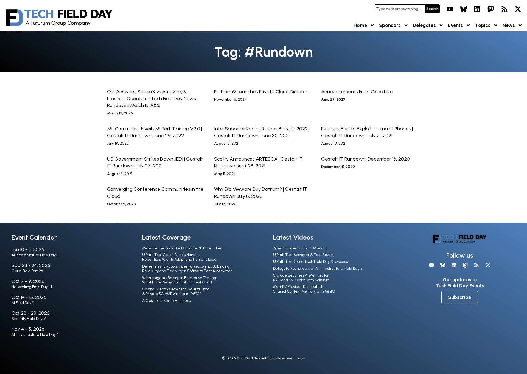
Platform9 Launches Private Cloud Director (260, 92)
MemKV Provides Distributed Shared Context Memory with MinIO (304, 289)
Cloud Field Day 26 (27, 271)
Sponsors (390, 25)
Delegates (424, 25)
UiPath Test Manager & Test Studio (303, 254)
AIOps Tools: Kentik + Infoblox (166, 300)
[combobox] (400, 8)
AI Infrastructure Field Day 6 (35, 334)
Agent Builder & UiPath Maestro (300, 248)
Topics (482, 25)
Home (360, 25)
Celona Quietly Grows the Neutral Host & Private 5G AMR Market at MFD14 (175, 291)
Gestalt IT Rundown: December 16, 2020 (365, 159)
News (509, 25)
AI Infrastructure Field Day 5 (35, 255)
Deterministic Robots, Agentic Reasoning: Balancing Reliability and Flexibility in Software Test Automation (187, 268)
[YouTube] (450, 9)
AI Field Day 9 (23, 302)
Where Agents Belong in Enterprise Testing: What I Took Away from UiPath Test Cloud (179, 280)
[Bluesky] (463, 9)
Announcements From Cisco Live (357, 92)
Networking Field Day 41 (32, 287)
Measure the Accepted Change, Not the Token (182, 248)
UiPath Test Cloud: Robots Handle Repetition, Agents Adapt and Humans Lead (179, 257)
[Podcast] (504, 9)
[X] (518, 9)
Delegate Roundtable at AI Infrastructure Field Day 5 (317, 268)
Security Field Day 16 (29, 318)
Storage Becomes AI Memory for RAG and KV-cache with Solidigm (301, 277)
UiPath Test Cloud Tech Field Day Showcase (310, 261)
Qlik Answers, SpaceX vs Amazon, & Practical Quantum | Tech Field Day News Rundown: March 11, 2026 (151, 98)
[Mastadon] (490, 9)
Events (455, 25)
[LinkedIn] (477, 9)
